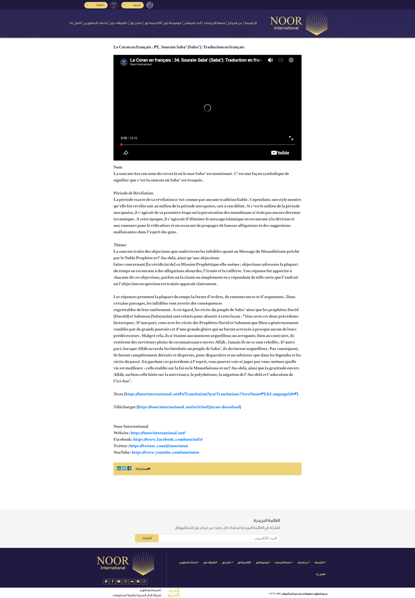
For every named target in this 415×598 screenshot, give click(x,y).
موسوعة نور (172, 23)
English (100, 5)
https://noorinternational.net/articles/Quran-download (189, 407)
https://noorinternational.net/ (158, 433)
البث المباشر (192, 23)
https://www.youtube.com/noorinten (165, 452)
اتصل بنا (75, 23)
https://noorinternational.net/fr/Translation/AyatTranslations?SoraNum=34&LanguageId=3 (211, 394)
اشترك (147, 538)
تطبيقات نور (118, 23)
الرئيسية (251, 23)
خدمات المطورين (95, 23)
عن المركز (235, 23)
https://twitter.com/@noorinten (158, 446)
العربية (136, 5)
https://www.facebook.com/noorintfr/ (168, 439)
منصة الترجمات (214, 23)
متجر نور (136, 23)
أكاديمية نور (152, 23)
